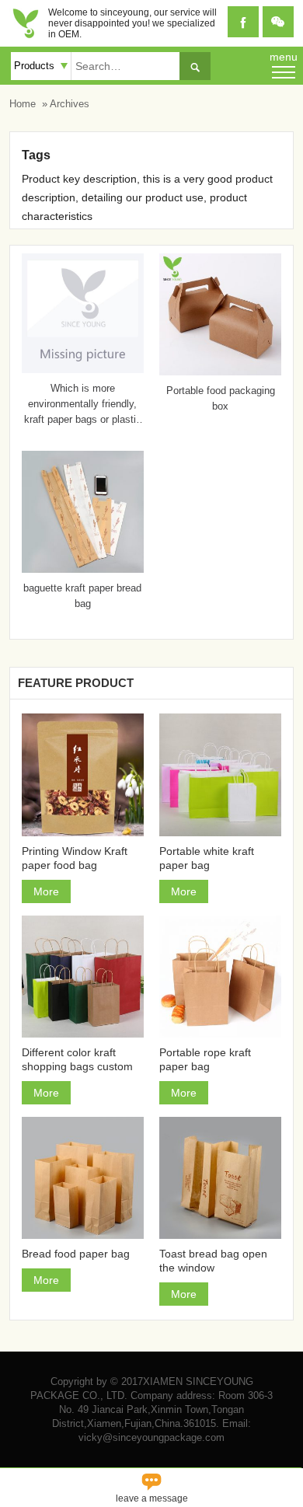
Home (22, 104)
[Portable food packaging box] (220, 371)
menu (284, 57)
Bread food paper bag (76, 1253)
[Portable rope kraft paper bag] (220, 977)
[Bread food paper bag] (83, 1178)
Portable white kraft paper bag (206, 858)
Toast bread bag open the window (213, 1260)
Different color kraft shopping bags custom (77, 1059)
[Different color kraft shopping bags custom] (83, 977)
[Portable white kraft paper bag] (220, 774)
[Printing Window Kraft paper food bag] (83, 774)
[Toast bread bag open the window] (220, 1178)
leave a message (152, 1486)
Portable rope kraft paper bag (205, 1059)
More (46, 891)
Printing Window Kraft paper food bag (74, 858)
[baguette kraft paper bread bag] (83, 569)
